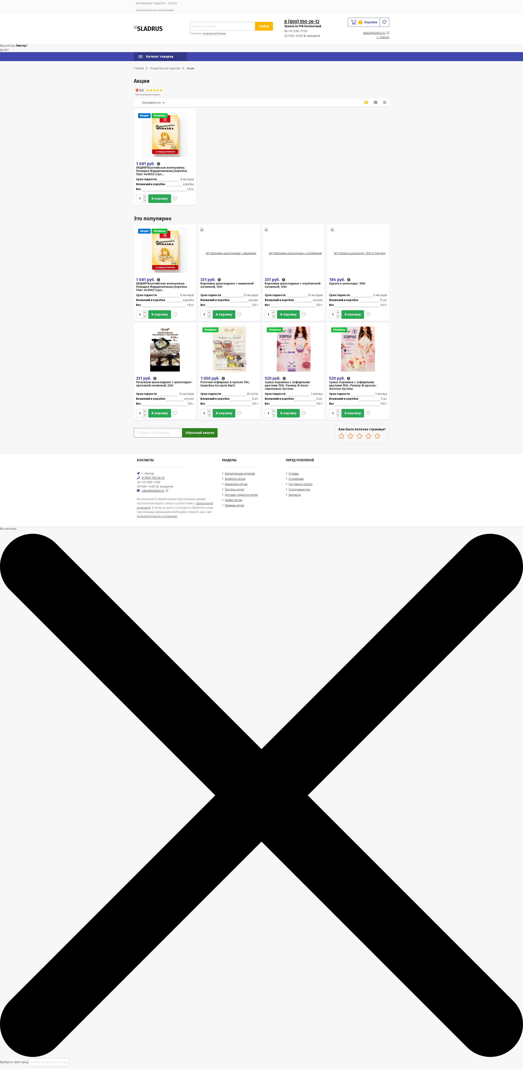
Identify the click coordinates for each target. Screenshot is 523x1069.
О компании (296, 479)
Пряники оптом (234, 505)
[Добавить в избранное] (174, 199)
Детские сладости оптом (241, 495)
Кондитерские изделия (240, 473)
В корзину (160, 198)
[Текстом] (384, 103)
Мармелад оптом (236, 484)
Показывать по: (151, 102)
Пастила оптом (234, 489)
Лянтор (383, 37)
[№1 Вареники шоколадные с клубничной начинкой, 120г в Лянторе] (294, 250)
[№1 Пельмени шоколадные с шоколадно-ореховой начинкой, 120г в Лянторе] (165, 348)
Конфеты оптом (235, 479)
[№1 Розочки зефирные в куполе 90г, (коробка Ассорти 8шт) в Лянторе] (229, 348)
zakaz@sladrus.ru (374, 33)
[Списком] (375, 103)
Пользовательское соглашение (157, 516)
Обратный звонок (200, 433)
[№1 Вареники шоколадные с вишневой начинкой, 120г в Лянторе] (229, 250)
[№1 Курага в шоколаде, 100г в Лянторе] (358, 250)
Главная (139, 68)
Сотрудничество (299, 489)
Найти (264, 26)
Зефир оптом (233, 500)
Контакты (295, 495)
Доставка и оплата (300, 484)
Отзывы (294, 473)
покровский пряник (214, 33)
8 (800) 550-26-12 (301, 21)
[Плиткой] (366, 103)
